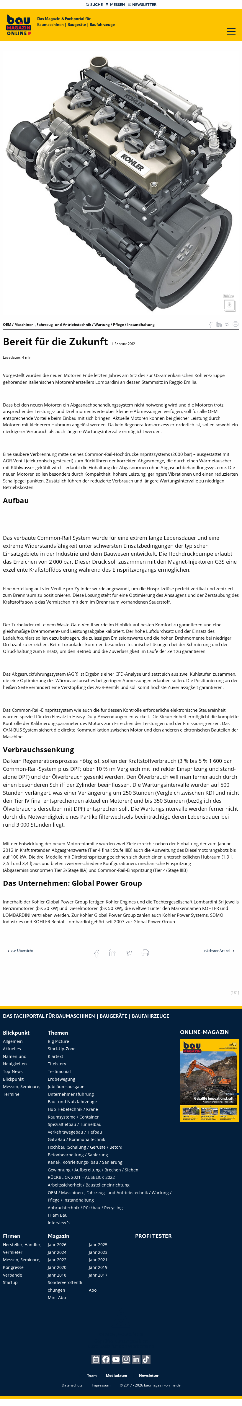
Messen (117, 5)
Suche (96, 5)
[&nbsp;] (121, 182)
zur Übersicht (22, 950)
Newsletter (144, 5)
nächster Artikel (217, 950)
